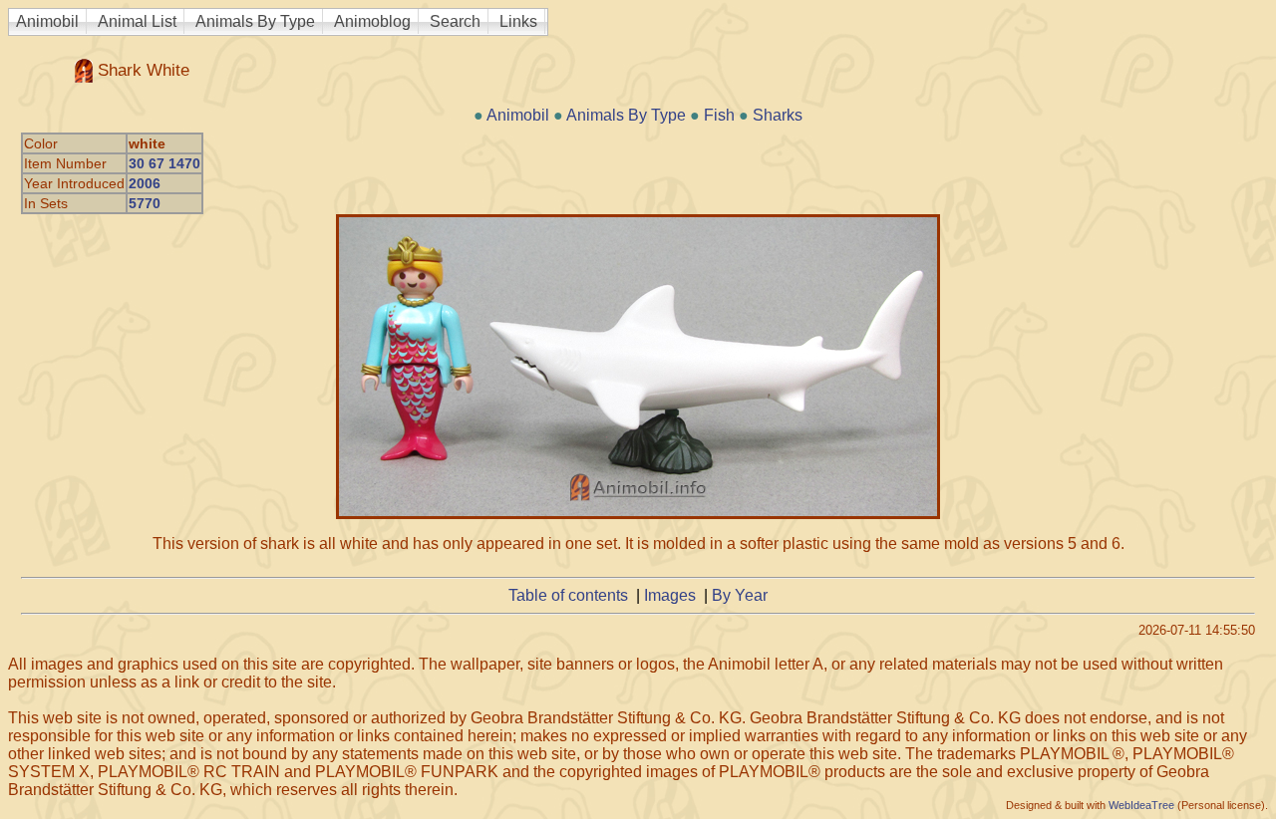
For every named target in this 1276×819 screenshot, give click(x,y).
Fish (719, 115)
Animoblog (372, 21)
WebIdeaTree (1141, 805)
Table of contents (568, 595)
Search (455, 21)
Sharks (777, 115)
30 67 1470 (164, 163)
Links (518, 21)
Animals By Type (255, 21)
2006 (144, 183)
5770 (144, 203)
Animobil (47, 21)
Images (670, 595)
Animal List (137, 21)
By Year (740, 595)
